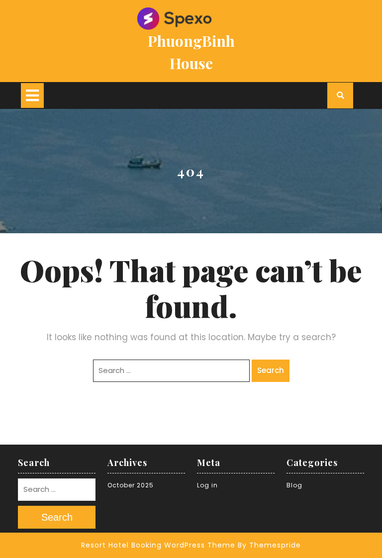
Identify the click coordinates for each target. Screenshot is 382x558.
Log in (207, 485)
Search (270, 370)
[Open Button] (32, 95)
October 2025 (130, 485)
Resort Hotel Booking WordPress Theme (158, 545)
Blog (294, 485)
